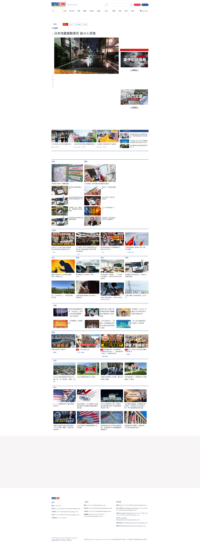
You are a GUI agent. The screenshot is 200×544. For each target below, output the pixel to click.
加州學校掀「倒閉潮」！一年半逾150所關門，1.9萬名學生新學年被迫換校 (111, 276)
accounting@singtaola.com (131, 520)
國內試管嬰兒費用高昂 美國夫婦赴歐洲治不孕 (76, 198)
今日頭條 (128, 252)
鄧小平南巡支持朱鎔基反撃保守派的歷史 (135, 350)
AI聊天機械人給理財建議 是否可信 (135, 296)
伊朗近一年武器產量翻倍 (109, 187)
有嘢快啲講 (105, 356)
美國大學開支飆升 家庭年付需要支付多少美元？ (111, 298)
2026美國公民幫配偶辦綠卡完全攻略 (87, 426)
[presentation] (86, 56)
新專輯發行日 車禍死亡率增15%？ (84, 275)
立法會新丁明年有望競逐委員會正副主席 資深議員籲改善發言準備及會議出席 (86, 249)
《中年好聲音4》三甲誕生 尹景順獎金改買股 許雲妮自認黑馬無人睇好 (107, 324)
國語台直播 (145, 5)
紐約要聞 (57, 147)
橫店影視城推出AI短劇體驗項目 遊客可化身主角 (110, 248)
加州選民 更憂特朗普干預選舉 (106, 144)
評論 (53, 332)
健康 (77, 257)
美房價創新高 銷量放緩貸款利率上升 (139, 146)
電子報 (71, 11)
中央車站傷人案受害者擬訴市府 (61, 144)
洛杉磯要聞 (104, 147)
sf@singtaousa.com (100, 505)
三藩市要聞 (83, 147)
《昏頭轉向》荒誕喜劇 (76, 322)
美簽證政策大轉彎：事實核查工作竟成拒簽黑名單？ (134, 426)
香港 (54, 252)
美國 (78, 11)
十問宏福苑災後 (82, 349)
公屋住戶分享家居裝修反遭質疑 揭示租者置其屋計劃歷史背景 (61, 248)
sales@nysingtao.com (74, 508)
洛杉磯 (99, 147)
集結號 (82, 352)
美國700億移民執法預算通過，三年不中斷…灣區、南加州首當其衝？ (64, 427)
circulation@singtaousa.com (95, 516)
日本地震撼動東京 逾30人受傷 (75, 33)
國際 (84, 11)
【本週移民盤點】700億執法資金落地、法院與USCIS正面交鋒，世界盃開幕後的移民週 (135, 406)
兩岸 (103, 252)
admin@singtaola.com (140, 505)
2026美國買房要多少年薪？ (86, 377)
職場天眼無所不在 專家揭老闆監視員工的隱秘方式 (61, 275)
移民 (126, 11)
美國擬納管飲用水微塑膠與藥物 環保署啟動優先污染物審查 (138, 135)
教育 (102, 257)
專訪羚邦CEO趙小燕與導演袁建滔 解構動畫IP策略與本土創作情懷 (107, 312)
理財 (126, 257)
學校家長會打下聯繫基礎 (60, 184)
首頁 (64, 11)
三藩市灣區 (77, 147)
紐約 (54, 147)
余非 (78, 352)
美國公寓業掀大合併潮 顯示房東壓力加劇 (112, 378)
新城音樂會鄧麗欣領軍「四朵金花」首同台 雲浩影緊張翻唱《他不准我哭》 (76, 312)
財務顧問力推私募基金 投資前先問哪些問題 (135, 275)
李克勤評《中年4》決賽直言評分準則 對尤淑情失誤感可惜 (138, 311)
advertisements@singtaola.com (128, 510)
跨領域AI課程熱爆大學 (75, 187)
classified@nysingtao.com (70, 511)
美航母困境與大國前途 (58, 349)
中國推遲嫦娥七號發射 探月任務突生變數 (135, 248)
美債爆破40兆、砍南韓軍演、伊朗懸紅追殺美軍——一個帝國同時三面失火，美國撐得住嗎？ (111, 351)
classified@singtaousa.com (103, 511)
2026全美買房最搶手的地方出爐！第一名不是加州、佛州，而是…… (64, 379)
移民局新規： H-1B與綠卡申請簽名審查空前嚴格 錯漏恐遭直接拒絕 (87, 406)
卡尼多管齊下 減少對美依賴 (108, 198)
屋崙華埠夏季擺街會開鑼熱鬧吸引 (84, 144)
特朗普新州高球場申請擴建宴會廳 (76, 218)
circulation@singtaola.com (131, 515)
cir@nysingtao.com (73, 514)
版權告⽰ (69, 540)
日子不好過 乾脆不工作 (108, 208)
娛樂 (113, 11)
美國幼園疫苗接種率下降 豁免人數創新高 (86, 296)
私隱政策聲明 (55, 540)
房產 (120, 11)
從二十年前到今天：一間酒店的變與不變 (62, 296)
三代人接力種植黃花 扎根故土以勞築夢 (138, 322)
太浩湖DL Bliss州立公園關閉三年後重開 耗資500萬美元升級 (139, 141)
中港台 (91, 11)
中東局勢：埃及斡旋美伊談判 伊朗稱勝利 (109, 218)
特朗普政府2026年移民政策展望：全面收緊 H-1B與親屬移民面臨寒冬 (111, 427)
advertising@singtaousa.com (104, 508)
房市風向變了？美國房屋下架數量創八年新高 (135, 378)
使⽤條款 (63, 540)
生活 (53, 257)
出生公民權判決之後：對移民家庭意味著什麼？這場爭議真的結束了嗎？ (111, 406)
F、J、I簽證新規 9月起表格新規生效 (63, 405)
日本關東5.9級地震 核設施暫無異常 (96, 184)
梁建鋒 (54, 352)
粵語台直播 (137, 5)
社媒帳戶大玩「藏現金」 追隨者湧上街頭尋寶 (75, 209)
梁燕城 (128, 354)
